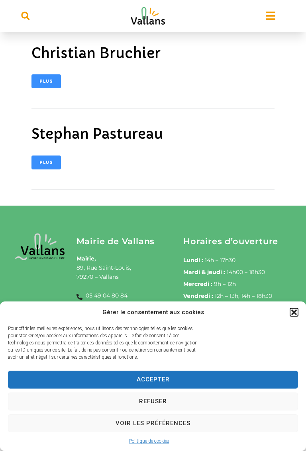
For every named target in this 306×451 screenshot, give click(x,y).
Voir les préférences (153, 423)
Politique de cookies (149, 441)
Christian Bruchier (96, 53)
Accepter (153, 379)
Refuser (153, 401)
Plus (46, 81)
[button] (294, 312)
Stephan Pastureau (97, 134)
